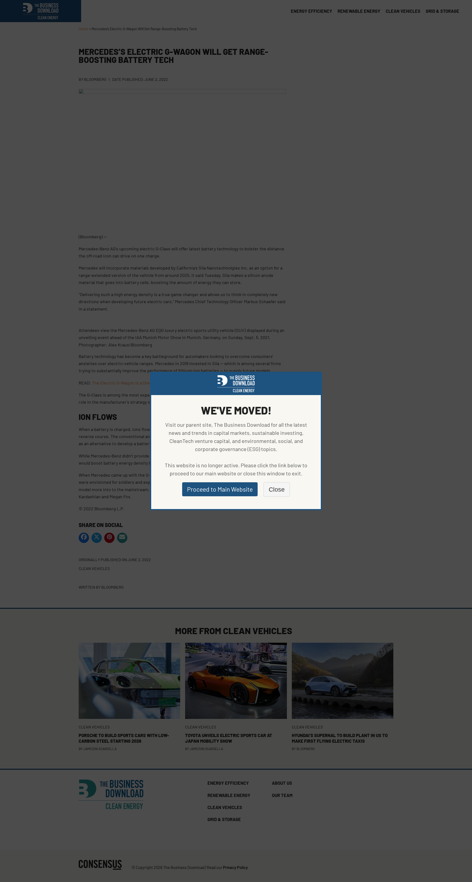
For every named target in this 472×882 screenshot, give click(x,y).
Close (277, 489)
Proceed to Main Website (220, 489)
